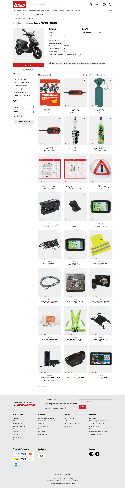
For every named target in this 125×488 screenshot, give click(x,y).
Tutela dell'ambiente (95, 434)
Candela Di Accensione (75, 149)
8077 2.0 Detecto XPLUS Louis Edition (50, 225)
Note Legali (92, 418)
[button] (85, 4)
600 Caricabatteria (50, 149)
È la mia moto (28, 65)
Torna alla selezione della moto (23, 18)
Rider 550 (100, 225)
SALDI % (20, 116)
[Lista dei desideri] (104, 4)
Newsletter (16, 429)
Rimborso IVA (68, 426)
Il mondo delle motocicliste (46, 418)
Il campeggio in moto (44, 434)
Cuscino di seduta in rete (100, 339)
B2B (14, 421)
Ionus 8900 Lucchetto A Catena (49, 301)
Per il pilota (41, 431)
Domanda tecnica (18, 423)
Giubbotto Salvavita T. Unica (100, 263)
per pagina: (56, 75)
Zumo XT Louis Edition (101, 377)
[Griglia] (83, 75)
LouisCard (16, 434)
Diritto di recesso (94, 426)
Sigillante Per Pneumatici (100, 149)
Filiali (65, 421)
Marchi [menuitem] (62, 11)
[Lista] (86, 75)
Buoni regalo (16, 431)
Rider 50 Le (75, 263)
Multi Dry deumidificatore (100, 111)
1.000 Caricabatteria (75, 111)
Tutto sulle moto (43, 429)
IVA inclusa (67, 478)
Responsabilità (68, 429)
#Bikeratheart (42, 423)
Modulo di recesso (94, 429)
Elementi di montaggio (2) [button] (22, 95)
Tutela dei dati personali (96, 423)
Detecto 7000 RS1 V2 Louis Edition (75, 377)
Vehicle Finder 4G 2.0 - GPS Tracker (101, 301)
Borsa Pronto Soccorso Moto (49, 339)
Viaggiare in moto (43, 426)
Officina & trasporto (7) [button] (21, 92)
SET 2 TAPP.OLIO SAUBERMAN (75, 301)
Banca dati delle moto (19, 426)
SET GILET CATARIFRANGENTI (75, 339)
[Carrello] (110, 4)
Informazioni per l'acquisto (72, 423)
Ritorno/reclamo (18, 437)
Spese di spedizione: (51, 480)
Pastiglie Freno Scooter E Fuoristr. (50, 187)
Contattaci (16, 418)
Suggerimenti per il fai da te (46, 421)
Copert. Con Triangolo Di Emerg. (100, 187)
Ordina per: (93, 75)
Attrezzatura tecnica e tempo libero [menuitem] (39, 11)
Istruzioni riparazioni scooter (49, 111)
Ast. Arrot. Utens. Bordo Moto (50, 263)
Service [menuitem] (77, 11)
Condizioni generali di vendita (98, 421)
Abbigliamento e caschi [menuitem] (19, 11)
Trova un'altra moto (27, 69)
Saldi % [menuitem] (55, 11)
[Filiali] (91, 4)
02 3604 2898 (26, 405)
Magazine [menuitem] (70, 11)
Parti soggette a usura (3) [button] (21, 79)
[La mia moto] (97, 4)
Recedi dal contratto (19, 440)
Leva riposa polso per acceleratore (75, 225)
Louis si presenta (69, 418)
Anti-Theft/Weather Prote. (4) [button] (22, 82)
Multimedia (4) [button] (18, 89)
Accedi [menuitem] (110, 11)
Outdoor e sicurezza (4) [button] (21, 86)
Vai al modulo (101, 63)
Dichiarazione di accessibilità (98, 431)
